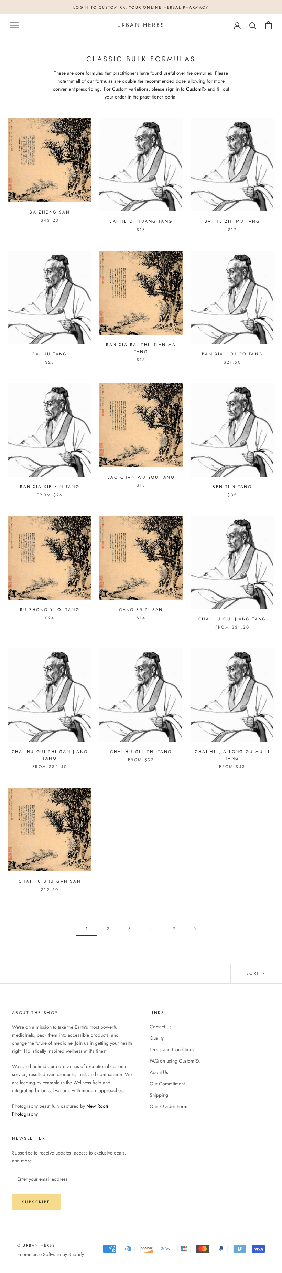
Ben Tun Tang (232, 487)
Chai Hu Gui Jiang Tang (232, 619)
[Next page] (195, 928)
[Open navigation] (14, 25)
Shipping (159, 1094)
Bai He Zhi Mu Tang (232, 221)
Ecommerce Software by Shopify (50, 1254)
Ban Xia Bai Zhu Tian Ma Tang (141, 348)
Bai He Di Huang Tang (140, 221)
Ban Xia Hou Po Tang (232, 354)
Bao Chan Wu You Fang (141, 477)
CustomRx (196, 88)
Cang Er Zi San (141, 610)
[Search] (253, 25)
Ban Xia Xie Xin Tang (49, 487)
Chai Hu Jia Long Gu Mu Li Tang (232, 755)
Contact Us (161, 1026)
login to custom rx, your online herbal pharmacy (140, 7)
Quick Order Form (168, 1106)
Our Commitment (167, 1083)
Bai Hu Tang (49, 354)
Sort (254, 973)
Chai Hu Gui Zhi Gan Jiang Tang (50, 755)
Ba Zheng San (50, 212)
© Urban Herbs (36, 1245)
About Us (159, 1072)
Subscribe (36, 1202)
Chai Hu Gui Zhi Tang (141, 751)
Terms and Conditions (172, 1049)
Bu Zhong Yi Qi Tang (49, 610)
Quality (157, 1038)
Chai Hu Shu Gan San (50, 881)
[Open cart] (268, 25)
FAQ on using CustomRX (175, 1060)
